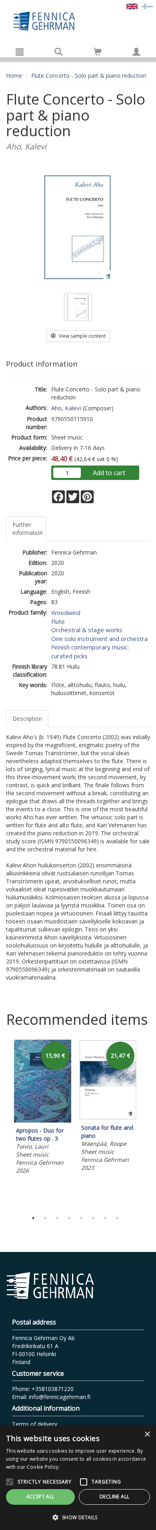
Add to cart (109, 472)
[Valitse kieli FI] (147, 6)
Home (14, 75)
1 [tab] (33, 1218)
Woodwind (65, 613)
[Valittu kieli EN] (132, 6)
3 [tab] (57, 1218)
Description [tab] (27, 718)
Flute (58, 621)
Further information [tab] (27, 528)
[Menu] (19, 51)
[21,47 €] (107, 1117)
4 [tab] (69, 1218)
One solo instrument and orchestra (99, 639)
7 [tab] (105, 1218)
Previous (4, 1124)
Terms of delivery (34, 1424)
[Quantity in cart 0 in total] (97, 53)
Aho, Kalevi (66, 408)
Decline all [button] (114, 1496)
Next (146, 1124)
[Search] (58, 51)
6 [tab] (93, 1218)
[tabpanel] (42, 1108)
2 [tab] (45, 1218)
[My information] (136, 51)
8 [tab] (117, 1218)
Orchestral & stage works (86, 630)
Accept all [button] (40, 1496)
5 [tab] (81, 1218)
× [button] (147, 1434)
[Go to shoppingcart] (97, 51)
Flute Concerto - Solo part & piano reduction (88, 75)
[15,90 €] (42, 1120)
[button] (78, 1517)
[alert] (78, 1478)
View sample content (82, 336)
